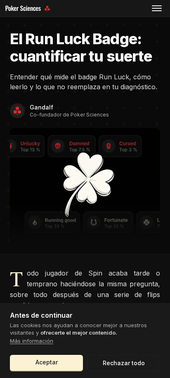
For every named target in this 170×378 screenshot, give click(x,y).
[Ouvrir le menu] (157, 8)
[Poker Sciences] (28, 8)
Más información (31, 341)
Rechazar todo (124, 362)
